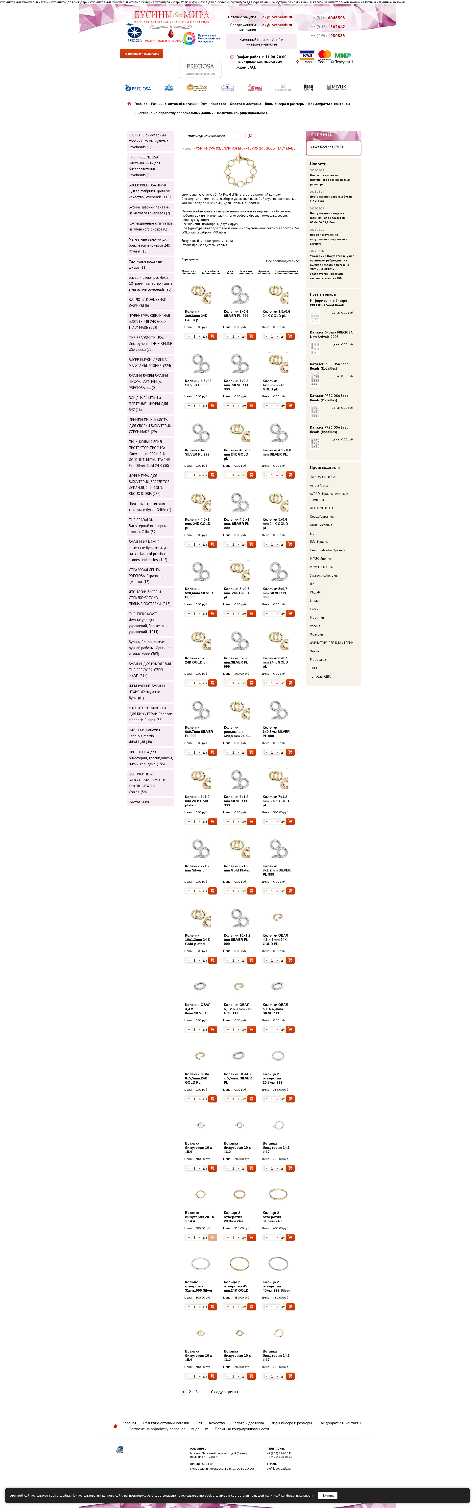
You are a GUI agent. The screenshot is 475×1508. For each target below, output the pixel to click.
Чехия (314, 651)
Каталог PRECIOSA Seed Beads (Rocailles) (329, 366)
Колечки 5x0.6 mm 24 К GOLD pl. (275, 523)
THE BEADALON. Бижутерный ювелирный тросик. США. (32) (148, 525)
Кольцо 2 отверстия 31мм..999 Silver (198, 1286)
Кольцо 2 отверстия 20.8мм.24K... (235, 1217)
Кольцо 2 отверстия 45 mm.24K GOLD (236, 1286)
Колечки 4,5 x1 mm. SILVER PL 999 (236, 523)
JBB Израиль (319, 542)
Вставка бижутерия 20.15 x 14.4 (199, 1217)
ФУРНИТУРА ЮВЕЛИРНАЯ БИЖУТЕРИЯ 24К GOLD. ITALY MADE (246, 148)
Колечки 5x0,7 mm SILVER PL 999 (275, 593)
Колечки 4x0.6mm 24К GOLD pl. (274, 385)
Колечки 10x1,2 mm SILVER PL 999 (237, 939)
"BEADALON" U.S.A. (323, 477)
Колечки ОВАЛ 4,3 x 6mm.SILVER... (198, 1009)
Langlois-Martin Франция (327, 550)
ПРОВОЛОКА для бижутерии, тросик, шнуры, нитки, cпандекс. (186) (150, 758)
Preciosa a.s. (318, 660)
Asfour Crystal (320, 485)
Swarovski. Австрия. (324, 575)
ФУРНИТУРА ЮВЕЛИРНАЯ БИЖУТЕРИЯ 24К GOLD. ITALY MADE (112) (149, 321)
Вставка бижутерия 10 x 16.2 (237, 1147)
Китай (314, 609)
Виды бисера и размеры (285, 104)
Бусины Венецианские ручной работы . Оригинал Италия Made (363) (150, 647)
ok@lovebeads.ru (277, 17)
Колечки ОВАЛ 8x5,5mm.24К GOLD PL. (198, 1078)
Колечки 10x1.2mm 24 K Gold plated (197, 939)
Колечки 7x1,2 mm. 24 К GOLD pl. (276, 801)
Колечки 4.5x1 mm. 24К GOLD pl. (197, 523)
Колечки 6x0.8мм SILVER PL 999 (276, 731)
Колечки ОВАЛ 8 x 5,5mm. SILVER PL (238, 1078)
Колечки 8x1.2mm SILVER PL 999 (277, 870)
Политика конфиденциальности (243, 113)
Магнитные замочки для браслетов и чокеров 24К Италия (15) (149, 245)
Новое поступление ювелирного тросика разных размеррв (330, 179)
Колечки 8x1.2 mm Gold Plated (237, 868)
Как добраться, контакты (329, 104)
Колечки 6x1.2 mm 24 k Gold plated (197, 801)
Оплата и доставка (245, 104)
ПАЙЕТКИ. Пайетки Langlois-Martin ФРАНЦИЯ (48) (144, 736)
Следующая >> (225, 1392)
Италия (315, 601)
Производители (325, 467)
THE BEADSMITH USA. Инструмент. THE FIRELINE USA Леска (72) (150, 343)
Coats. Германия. (322, 516)
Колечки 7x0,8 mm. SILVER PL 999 (236, 385)
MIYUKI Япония (320, 559)
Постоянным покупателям (141, 53)
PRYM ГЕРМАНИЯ (321, 567)
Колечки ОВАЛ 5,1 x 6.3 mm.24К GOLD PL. (238, 1009)
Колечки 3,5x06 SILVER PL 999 (198, 383)
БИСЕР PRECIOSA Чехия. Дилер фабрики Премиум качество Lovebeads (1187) (150, 191)
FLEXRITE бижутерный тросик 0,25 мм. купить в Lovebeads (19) (148, 141)
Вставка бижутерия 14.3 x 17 (276, 1147)
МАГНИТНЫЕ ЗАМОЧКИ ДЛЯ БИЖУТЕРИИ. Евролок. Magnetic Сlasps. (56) (150, 714)
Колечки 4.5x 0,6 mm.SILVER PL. (277, 452)
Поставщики (139, 802)
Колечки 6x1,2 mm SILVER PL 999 (236, 801)
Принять (328, 1495)
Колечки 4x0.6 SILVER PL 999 (197, 452)
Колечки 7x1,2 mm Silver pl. (197, 868)
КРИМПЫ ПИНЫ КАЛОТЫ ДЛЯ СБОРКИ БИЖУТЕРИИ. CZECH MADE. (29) (150, 425)
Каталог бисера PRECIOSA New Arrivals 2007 (331, 334)
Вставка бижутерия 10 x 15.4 (198, 1147)
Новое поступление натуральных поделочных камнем (328, 239)
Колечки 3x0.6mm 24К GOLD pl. (196, 315)
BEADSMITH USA (321, 508)
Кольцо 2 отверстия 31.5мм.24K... (274, 1217)
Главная (141, 104)
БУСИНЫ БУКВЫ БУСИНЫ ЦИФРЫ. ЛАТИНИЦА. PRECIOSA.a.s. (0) (148, 381)
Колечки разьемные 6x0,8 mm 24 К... (237, 731)
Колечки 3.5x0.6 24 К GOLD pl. (276, 313)
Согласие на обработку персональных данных (175, 113)
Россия (315, 626)
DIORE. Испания (321, 525)
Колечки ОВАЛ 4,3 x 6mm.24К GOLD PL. (275, 939)
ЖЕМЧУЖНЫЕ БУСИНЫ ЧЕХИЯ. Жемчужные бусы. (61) (147, 692)
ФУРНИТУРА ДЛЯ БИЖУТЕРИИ (332, 643)
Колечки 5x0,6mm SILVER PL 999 (199, 593)
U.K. (312, 584)
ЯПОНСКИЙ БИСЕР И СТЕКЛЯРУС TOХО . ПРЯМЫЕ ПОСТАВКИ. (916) (149, 597)
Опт (203, 104)
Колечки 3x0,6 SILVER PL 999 (236, 313)
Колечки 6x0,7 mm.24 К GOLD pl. (275, 662)
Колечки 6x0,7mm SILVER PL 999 (199, 731)
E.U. (312, 533)
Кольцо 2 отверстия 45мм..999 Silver (276, 1286)
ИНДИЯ (315, 592)
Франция (316, 634)
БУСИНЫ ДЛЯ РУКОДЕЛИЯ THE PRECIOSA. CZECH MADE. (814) (150, 670)
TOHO (314, 668)
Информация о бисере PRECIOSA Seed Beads (328, 302)
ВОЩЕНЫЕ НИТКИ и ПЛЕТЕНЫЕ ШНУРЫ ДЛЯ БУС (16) (148, 403)
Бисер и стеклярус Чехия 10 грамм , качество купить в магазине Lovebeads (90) (151, 283)
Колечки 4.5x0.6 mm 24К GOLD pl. (237, 454)
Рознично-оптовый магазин (174, 104)
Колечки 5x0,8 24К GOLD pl (197, 660)
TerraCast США (320, 676)
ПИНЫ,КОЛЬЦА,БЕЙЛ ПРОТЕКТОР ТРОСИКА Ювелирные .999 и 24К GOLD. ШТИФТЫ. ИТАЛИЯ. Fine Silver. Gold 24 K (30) (149, 453)
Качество (218, 104)
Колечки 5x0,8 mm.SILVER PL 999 (236, 662)
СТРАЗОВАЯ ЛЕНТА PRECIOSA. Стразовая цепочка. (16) (146, 575)
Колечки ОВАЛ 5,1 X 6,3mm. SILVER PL (275, 1009)
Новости (318, 164)
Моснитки (317, 617)
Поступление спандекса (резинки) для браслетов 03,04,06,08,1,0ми (327, 217)
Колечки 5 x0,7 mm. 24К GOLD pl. (236, 593)
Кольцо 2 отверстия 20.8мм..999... (274, 1078)
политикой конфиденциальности (289, 1495)
